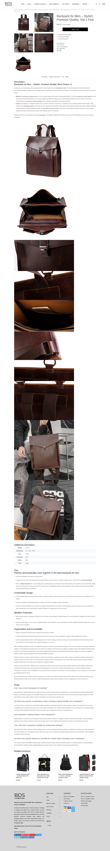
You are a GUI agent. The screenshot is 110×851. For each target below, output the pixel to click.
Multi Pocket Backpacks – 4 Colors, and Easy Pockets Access (65, 776)
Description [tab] (45, 76)
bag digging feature (28, 106)
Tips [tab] (63, 76)
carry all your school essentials (34, 101)
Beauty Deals (62, 48)
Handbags (75, 4)
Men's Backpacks (64, 46)
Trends (84, 4)
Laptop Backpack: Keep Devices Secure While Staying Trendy (86, 776)
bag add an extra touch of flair (50, 108)
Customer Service (68, 801)
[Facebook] (58, 50)
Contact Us (66, 803)
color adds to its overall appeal (83, 96)
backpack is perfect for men (30, 96)
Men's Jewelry (54, 4)
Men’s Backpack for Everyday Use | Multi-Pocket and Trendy (43, 776)
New (22, 4)
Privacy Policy (84, 805)
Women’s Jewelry (50, 803)
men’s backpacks (41, 115)
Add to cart (75, 29)
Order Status (67, 798)
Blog (50, 825)
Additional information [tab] (54, 76)
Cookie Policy (84, 803)
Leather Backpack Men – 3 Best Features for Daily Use (23, 776)
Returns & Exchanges (69, 796)
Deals (29, 4)
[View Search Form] (96, 4)
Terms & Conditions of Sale (87, 798)
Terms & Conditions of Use (87, 796)
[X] (60, 50)
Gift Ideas (65, 4)
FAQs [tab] (67, 76)
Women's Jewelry (40, 4)
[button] (101, 4)
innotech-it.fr (23, 846)
